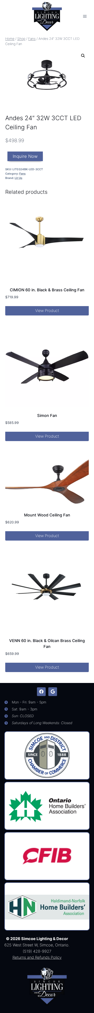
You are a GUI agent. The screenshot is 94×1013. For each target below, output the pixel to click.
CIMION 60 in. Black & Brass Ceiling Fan (47, 290)
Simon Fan (47, 415)
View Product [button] (47, 310)
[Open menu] (85, 16)
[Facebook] (41, 691)
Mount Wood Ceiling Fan (47, 515)
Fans (22, 173)
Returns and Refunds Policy (37, 957)
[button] (83, 56)
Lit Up (18, 178)
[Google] (52, 691)
